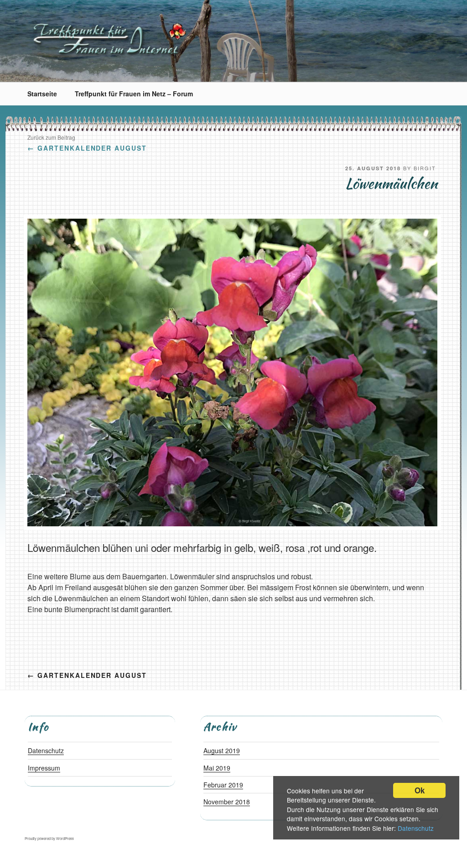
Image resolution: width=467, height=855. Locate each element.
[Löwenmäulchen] (232, 523)
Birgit (425, 168)
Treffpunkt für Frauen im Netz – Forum (134, 93)
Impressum (44, 767)
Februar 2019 (223, 784)
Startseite (42, 93)
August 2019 (221, 750)
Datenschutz (416, 828)
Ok (420, 790)
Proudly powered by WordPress (49, 838)
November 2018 (226, 801)
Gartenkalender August (87, 147)
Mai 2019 (216, 767)
